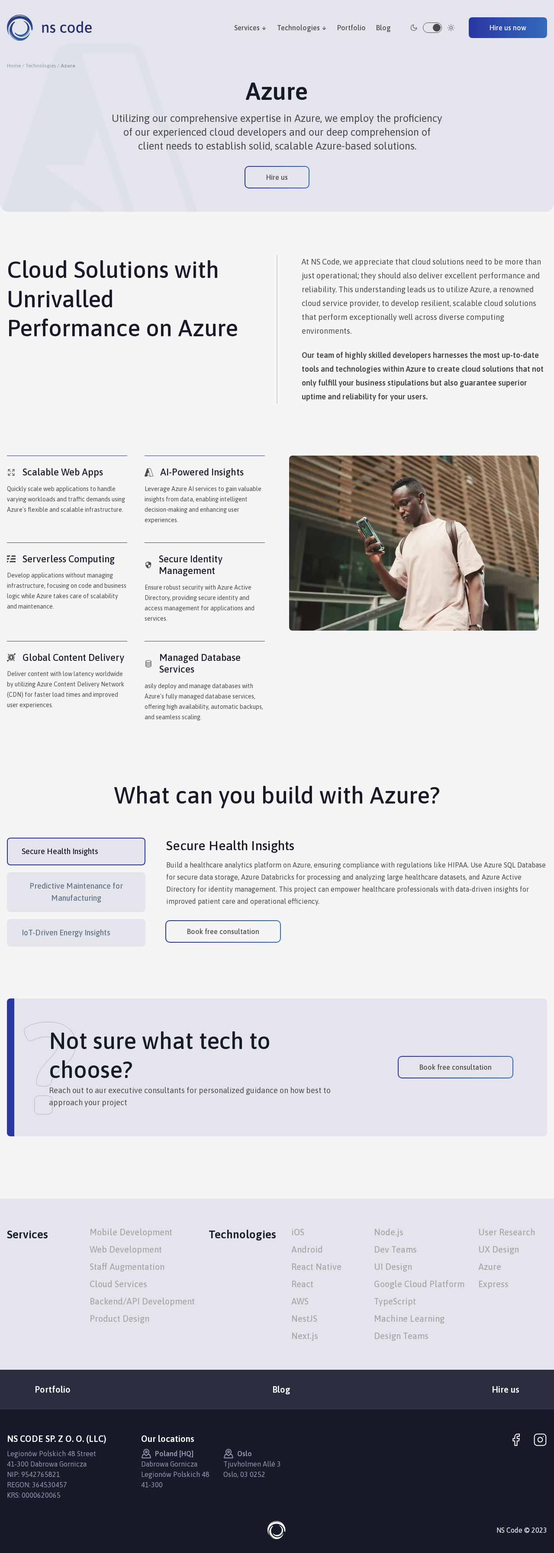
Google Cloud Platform (419, 1284)
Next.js (304, 1336)
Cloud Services (118, 1284)
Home (14, 66)
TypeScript (395, 1301)
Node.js (388, 1232)
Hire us (277, 177)
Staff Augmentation (127, 1267)
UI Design (393, 1267)
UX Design (498, 1249)
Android (307, 1249)
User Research (506, 1232)
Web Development (126, 1249)
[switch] (432, 27)
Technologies (298, 28)
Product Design (119, 1318)
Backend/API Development (142, 1301)
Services (247, 28)
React (302, 1284)
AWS (300, 1301)
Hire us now (508, 28)
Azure (489, 1267)
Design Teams (401, 1336)
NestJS (304, 1318)
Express (493, 1284)
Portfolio (351, 28)
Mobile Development (131, 1232)
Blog (383, 28)
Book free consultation (223, 931)
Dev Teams (395, 1249)
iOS (297, 1232)
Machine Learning (409, 1318)
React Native (316, 1267)
